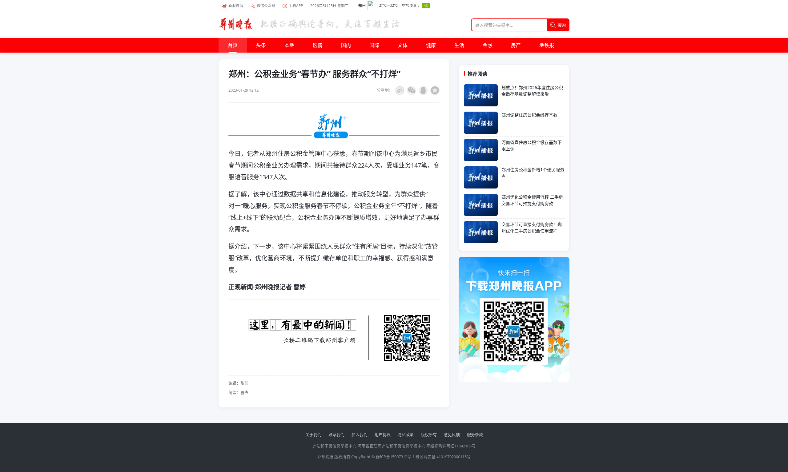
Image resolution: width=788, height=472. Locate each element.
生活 (459, 45)
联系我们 (336, 434)
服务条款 (475, 434)
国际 (374, 45)
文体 (403, 45)
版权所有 (429, 434)
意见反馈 (452, 434)
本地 (289, 45)
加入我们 (360, 434)
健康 (431, 45)
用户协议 (383, 434)
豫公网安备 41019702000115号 (443, 456)
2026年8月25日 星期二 (329, 5)
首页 (233, 45)
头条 (261, 45)
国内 (346, 45)
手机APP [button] (296, 5)
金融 (487, 45)
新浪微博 (235, 5)
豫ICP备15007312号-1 (395, 456)
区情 (318, 45)
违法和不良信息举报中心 (334, 446)
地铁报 (546, 45)
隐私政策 (406, 434)
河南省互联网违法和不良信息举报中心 (391, 446)
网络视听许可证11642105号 (451, 446)
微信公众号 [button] (266, 5)
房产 (516, 45)
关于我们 (313, 434)
